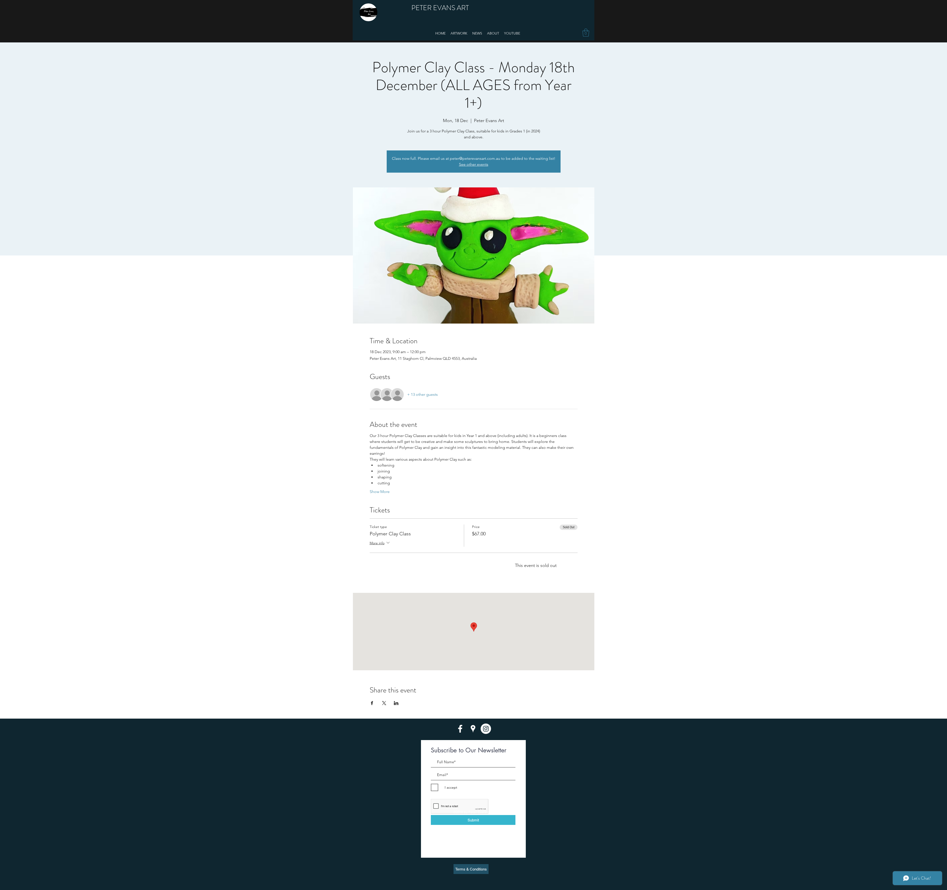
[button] (586, 32)
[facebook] (460, 729)
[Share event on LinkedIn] (396, 703)
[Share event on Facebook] (372, 703)
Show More (380, 491)
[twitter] (486, 729)
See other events (473, 164)
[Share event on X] (384, 703)
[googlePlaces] (473, 729)
